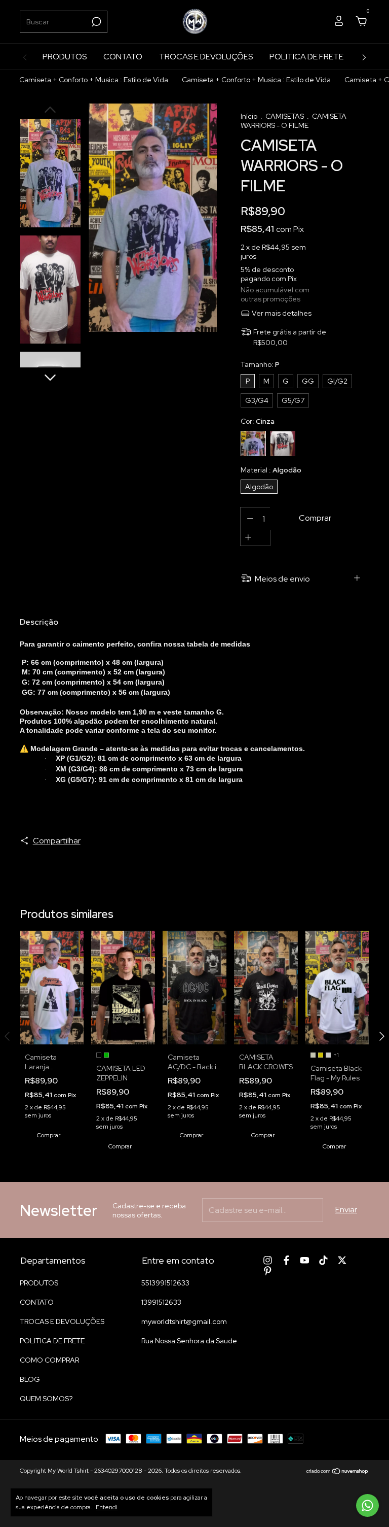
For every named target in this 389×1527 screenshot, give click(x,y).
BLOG (30, 1379)
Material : (271, 469)
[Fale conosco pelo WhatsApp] (367, 1505)
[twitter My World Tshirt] (342, 1260)
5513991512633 (165, 1282)
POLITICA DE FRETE (306, 56)
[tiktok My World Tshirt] (323, 1260)
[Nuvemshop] (337, 1472)
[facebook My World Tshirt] (286, 1260)
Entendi (107, 1507)
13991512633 (161, 1302)
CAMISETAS (285, 116)
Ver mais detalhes (281, 313)
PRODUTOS (65, 56)
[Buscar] (95, 22)
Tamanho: (260, 364)
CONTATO (122, 56)
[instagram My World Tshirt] (268, 1260)
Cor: (258, 421)
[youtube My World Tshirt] (304, 1260)
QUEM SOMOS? (46, 1398)
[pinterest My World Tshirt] (268, 1271)
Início (249, 116)
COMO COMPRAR (49, 1360)
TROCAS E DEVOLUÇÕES (206, 56)
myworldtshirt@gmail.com (184, 1321)
